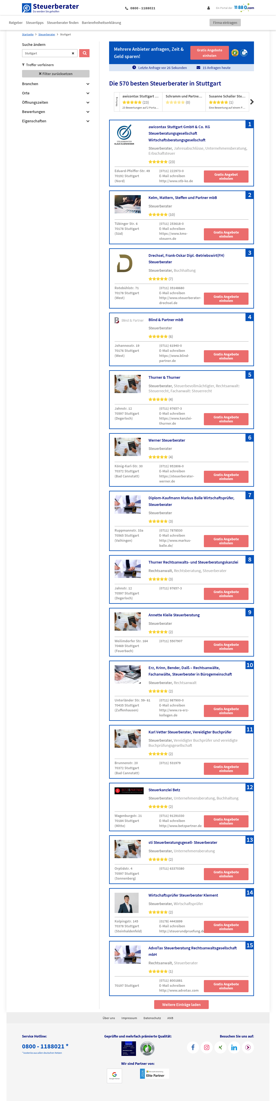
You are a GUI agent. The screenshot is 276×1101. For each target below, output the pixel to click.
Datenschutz (152, 1018)
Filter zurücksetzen (57, 73)
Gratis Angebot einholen (226, 176)
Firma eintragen (225, 22)
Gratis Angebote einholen (226, 234)
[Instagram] (207, 1047)
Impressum (129, 1018)
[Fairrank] (248, 1047)
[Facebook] (193, 1047)
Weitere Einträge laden (181, 1004)
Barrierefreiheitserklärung (101, 22)
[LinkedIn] (234, 1047)
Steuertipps (35, 22)
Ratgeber (16, 22)
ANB (170, 1018)
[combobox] (50, 53)
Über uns (109, 1018)
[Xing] (220, 1047)
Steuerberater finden (63, 22)
